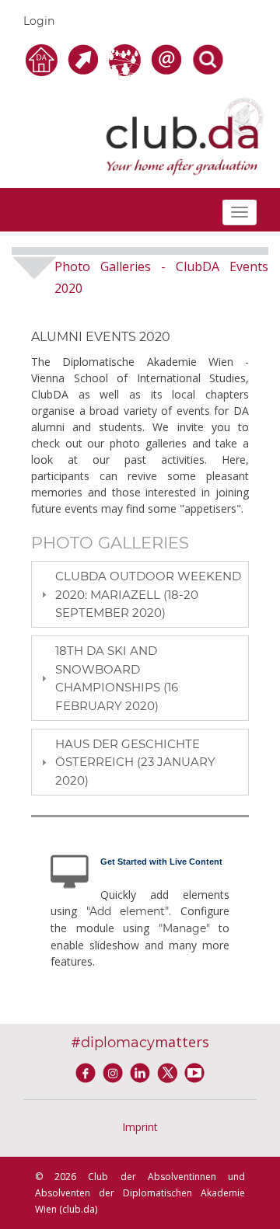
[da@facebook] (88, 1071)
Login (38, 21)
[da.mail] (169, 57)
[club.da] (184, 134)
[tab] (140, 594)
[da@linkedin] (142, 1071)
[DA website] (44, 57)
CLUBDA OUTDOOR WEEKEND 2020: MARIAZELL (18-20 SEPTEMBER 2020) (148, 594)
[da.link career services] (86, 57)
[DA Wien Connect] (127, 57)
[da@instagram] (115, 1071)
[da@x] (170, 1071)
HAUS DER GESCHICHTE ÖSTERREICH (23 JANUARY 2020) (135, 762)
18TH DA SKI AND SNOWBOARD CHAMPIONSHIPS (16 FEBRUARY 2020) (116, 677)
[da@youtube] (194, 1071)
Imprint (140, 1126)
